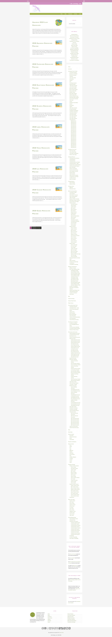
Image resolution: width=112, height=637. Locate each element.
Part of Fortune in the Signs (74, 201)
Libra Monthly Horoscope (75, 397)
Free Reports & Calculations (74, 60)
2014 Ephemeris (73, 127)
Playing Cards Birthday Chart (74, 290)
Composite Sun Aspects (75, 531)
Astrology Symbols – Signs (74, 163)
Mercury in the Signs (74, 251)
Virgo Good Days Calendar (75, 380)
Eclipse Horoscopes (73, 358)
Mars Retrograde (72, 313)
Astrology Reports (74, 34)
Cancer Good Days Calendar (75, 364)
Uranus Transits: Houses (75, 494)
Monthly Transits (72, 92)
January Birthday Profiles (75, 275)
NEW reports (75, 565)
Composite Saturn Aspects (75, 530)
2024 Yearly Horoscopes (75, 422)
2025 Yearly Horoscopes (75, 423)
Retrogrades (72, 105)
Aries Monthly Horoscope (75, 389)
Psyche (71, 101)
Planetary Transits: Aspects (74, 465)
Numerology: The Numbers (74, 287)
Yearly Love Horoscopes (74, 426)
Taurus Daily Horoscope (75, 355)
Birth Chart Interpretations (74, 35)
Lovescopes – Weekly (73, 384)
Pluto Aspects (73, 214)
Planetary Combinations (72, 441)
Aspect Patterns (72, 193)
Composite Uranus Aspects (75, 533)
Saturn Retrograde (73, 315)
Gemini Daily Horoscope (75, 347)
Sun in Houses (73, 239)
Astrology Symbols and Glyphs (75, 162)
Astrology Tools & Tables (74, 53)
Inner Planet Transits (74, 468)
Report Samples (72, 182)
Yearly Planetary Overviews (74, 319)
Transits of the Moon (74, 480)
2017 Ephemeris (73, 131)
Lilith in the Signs (72, 197)
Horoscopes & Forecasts (74, 37)
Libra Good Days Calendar (75, 371)
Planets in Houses (73, 226)
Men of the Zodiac (72, 150)
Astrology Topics (74, 56)
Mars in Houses (73, 230)
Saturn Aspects (73, 217)
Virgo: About (72, 515)
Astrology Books (72, 160)
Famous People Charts (72, 300)
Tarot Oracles (72, 439)
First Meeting (72, 535)
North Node (71, 453)
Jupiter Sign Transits (73, 381)
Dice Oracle (71, 435)
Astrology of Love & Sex (72, 149)
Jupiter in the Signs (74, 248)
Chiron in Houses (74, 227)
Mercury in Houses (74, 231)
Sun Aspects (73, 218)
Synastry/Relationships (74, 50)
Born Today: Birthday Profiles (74, 269)
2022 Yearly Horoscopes (75, 419)
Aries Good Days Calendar (75, 363)
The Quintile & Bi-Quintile (75, 221)
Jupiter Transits (73, 469)
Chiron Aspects (73, 205)
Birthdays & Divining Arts (74, 49)
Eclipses (71, 80)
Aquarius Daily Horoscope (75, 342)
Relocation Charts (73, 188)
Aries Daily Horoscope (74, 343)
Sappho (71, 106)
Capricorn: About (72, 504)
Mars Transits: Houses (74, 486)
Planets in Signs (72, 243)
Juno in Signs (73, 247)
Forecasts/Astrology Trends (73, 305)
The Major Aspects (73, 177)
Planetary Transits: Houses (74, 484)
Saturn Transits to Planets (75, 477)
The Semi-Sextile (73, 222)
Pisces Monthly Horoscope (75, 398)
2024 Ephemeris (73, 140)
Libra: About (72, 508)
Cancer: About (72, 503)
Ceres (71, 445)
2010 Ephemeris (73, 123)
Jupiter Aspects (73, 206)
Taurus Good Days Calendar (75, 379)
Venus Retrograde (73, 318)
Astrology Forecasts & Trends (74, 38)
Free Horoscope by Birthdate (74, 327)
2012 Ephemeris (73, 126)
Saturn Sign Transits (73, 406)
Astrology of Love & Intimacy (74, 41)
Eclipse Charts (72, 311)
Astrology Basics (72, 159)
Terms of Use (61, 632)
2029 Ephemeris (73, 147)
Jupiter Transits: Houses (75, 485)
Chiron (71, 446)
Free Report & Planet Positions (75, 328)
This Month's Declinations (74, 110)
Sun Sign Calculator (73, 109)
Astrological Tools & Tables (72, 71)
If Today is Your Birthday (74, 286)
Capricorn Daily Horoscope (75, 346)
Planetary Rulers (72, 172)
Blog (69, 296)
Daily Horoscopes (73, 338)
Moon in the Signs (74, 252)
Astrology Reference (74, 54)
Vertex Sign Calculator (73, 118)
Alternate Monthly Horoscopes (75, 333)
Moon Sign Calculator (73, 93)
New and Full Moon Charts (74, 96)
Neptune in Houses (74, 234)
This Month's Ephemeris (74, 111)
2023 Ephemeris (73, 139)
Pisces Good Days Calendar (75, 372)
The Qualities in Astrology (74, 264)
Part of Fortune (72, 454)
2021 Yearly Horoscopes (75, 418)
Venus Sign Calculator (73, 115)
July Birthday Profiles (74, 277)
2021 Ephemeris (73, 136)
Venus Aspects (73, 225)
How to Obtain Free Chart (74, 171)
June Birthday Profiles (74, 278)
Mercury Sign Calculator (74, 89)
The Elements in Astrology (74, 176)
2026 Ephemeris (73, 143)
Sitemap (49, 619)
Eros (70, 81)
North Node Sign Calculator (74, 97)
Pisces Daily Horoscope (75, 351)
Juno (70, 449)
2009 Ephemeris (73, 122)
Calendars (71, 76)
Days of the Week (72, 167)
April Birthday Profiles (74, 270)
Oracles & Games (71, 434)
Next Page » (38, 227)
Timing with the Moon (73, 113)
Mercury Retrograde (73, 314)
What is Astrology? (73, 179)
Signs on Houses (72, 260)
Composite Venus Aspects (75, 534)
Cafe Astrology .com (39, 8)
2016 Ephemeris (73, 130)
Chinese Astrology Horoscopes (75, 337)
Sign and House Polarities (74, 175)
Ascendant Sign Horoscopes (74, 334)
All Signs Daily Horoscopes (75, 339)
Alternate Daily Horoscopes (75, 341)
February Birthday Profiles (75, 274)
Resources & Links (74, 58)
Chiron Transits (73, 467)
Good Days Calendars (73, 359)
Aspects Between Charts (74, 518)
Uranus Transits (73, 481)
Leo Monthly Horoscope (75, 396)
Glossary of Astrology (73, 168)
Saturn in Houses (74, 238)
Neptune (71, 451)
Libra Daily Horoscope (74, 350)
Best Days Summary (73, 75)
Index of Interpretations (73, 196)
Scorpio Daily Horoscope (75, 354)
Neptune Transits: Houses (75, 489)
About (69, 66)
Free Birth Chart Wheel (73, 323)
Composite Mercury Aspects (75, 525)
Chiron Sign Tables (73, 77)
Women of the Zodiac (73, 154)
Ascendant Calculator (73, 72)
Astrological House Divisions (74, 158)
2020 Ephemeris (73, 135)
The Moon (71, 458)
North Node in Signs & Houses (75, 200)
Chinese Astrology (71, 298)
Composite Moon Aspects (75, 526)
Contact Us (49, 616)
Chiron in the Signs (74, 244)
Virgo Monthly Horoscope (75, 405)
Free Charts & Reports (71, 615)
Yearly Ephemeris (72, 119)
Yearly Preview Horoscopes (74, 427)
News (69, 429)
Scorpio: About (72, 512)
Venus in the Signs (74, 256)
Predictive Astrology (71, 464)
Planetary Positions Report (74, 329)
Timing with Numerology (74, 291)
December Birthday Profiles (75, 273)
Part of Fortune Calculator (74, 98)
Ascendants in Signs (73, 192)
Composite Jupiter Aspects (75, 522)
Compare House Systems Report (75, 164)
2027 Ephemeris (73, 144)
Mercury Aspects (73, 209)
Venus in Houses (74, 242)
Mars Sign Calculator (73, 88)
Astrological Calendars (73, 306)
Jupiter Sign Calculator (73, 85)
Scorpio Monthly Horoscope (75, 402)
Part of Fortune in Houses (75, 235)
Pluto (70, 455)
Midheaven (71, 450)
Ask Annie (74, 42)
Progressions (72, 497)
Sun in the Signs (73, 255)
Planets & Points (74, 46)
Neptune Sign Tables (73, 94)
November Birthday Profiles (75, 282)
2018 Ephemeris (73, 132)
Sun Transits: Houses (74, 493)
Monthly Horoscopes (73, 385)
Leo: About (71, 507)
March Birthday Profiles (75, 279)
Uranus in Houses (74, 240)
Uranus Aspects (73, 223)
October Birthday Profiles (75, 283)
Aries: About (72, 502)
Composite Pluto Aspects (75, 529)
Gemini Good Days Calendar (75, 368)
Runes (71, 438)
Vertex (71, 462)
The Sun (71, 459)
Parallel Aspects (73, 213)
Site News (49, 620)
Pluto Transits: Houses (74, 490)
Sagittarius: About (73, 511)
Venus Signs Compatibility (74, 538)
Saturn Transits (73, 476)
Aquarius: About (72, 500)
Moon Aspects (73, 210)
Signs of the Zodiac (74, 45)
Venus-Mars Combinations (74, 153)
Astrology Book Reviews (74, 57)
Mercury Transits (73, 472)
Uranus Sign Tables (73, 114)
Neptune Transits (74, 473)
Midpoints (71, 187)
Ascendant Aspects (74, 204)
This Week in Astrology (73, 409)
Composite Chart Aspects (74, 521)
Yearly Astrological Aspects (74, 410)
